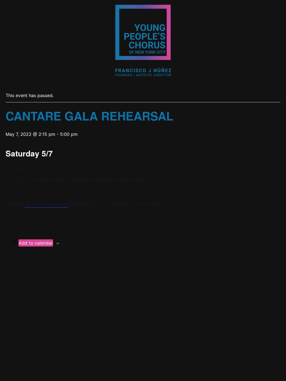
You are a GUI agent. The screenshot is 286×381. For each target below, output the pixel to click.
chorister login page (47, 203)
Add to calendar (36, 243)
